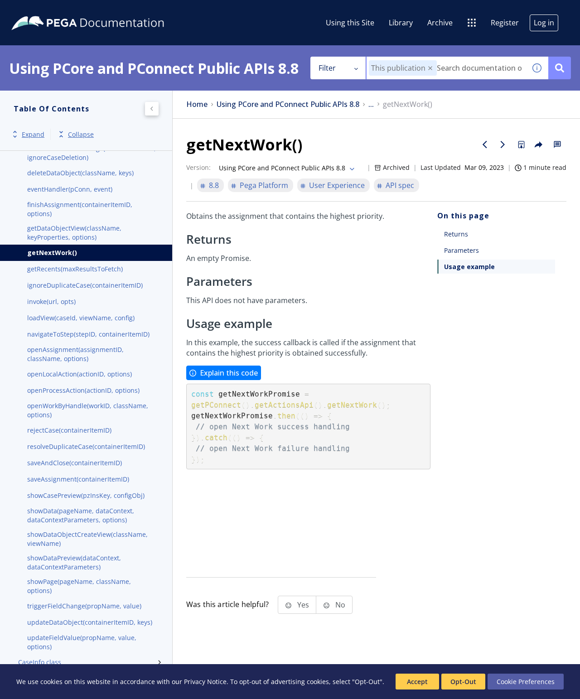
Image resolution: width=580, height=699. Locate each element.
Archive (440, 23)
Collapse (81, 134)
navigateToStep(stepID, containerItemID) (88, 334)
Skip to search (110, 10)
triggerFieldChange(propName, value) (84, 606)
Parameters (461, 250)
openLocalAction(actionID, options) (79, 374)
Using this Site (350, 23)
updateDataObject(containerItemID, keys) (89, 622)
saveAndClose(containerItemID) (74, 462)
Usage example (469, 266)
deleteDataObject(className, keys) (80, 173)
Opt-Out (463, 681)
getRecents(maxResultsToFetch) (75, 269)
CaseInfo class (39, 662)
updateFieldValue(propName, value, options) (81, 642)
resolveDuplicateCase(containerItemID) (86, 446)
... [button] (371, 104)
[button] (430, 68)
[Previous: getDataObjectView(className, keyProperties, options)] (485, 144)
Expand (33, 134)
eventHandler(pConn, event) (69, 189)
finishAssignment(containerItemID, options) (79, 209)
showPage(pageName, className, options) (79, 586)
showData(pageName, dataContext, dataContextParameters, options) (80, 515)
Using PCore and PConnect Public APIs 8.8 (288, 104)
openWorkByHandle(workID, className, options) (87, 410)
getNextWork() (52, 252)
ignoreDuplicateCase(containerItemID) (85, 285)
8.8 (214, 185)
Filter (327, 68)
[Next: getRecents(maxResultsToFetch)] (503, 144)
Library (401, 23)
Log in (544, 23)
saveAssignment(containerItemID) (78, 479)
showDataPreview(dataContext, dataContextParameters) (74, 562)
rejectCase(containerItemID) (69, 430)
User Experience (337, 185)
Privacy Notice (205, 681)
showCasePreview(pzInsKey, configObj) (86, 495)
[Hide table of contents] (152, 109)
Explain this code (229, 373)
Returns (456, 234)
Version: (198, 167)
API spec (400, 185)
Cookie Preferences (526, 681)
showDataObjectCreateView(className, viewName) (87, 539)
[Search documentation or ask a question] (559, 68)
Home (197, 104)
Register (505, 23)
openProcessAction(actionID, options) (83, 390)
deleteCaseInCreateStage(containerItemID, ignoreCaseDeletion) (91, 153)
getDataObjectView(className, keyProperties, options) (74, 232)
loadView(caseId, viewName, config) (81, 317)
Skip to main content (40, 10)
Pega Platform (264, 185)
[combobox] (446, 68)
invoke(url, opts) (51, 301)
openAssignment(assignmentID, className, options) (75, 354)
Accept (417, 681)
